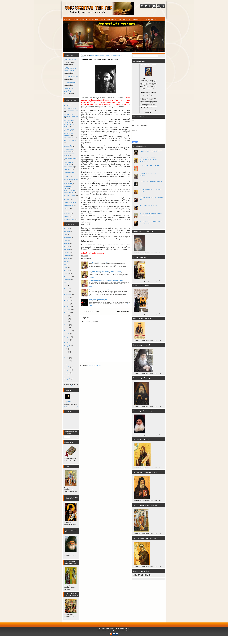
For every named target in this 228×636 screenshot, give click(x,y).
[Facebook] (142, 5)
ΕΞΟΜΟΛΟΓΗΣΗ (68, 169)
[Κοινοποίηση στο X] (85, 256)
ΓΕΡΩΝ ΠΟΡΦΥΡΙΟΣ (69, 167)
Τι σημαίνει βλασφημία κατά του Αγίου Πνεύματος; (100, 59)
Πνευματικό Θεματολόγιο (107, 19)
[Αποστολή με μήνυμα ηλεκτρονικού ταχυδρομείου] (82, 256)
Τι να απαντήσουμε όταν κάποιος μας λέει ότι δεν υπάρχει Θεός (104, 290)
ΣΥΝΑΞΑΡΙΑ (67, 216)
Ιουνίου (66, 264)
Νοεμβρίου (67, 303)
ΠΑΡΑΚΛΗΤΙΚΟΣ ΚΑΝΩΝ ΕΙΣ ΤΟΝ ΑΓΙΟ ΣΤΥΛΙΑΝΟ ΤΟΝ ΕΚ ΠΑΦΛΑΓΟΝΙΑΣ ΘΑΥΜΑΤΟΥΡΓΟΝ (149, 159)
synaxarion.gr (148, 112)
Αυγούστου (67, 243)
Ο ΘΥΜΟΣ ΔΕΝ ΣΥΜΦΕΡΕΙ (70, 76)
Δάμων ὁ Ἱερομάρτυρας (151, 86)
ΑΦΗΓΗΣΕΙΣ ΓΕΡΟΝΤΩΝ (70, 140)
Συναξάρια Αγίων (93, 19)
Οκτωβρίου (67, 252)
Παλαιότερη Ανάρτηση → (123, 311)
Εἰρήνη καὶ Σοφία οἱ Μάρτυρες (148, 88)
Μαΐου (65, 234)
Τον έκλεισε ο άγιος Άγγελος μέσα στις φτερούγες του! (69, 90)
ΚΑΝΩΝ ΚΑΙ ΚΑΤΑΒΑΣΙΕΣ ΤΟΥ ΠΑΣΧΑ (149, 166)
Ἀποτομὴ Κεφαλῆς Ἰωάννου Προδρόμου (148, 98)
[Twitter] (146, 5)
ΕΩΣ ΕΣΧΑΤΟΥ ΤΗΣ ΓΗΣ (114, 628)
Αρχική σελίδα (96, 311)
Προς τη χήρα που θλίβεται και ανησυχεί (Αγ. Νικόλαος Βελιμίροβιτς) (106, 280)
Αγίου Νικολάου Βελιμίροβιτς (114, 55)
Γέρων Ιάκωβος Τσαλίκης (70, 158)
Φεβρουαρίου (67, 237)
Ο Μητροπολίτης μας (151, 19)
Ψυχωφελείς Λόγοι (137, 19)
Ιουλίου (66, 261)
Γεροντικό (83, 19)
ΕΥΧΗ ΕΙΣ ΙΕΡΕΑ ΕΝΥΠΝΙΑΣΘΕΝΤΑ (148, 205)
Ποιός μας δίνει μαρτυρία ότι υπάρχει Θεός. (100, 262)
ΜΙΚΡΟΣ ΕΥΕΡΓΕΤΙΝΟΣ (69, 195)
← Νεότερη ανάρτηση (86, 311)
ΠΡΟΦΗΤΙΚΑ (67, 213)
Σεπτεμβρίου (67, 255)
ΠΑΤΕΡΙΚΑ (66, 208)
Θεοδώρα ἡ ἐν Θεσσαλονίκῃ (148, 99)
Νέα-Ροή (75, 19)
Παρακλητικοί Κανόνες (124, 19)
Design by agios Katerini (126, 630)
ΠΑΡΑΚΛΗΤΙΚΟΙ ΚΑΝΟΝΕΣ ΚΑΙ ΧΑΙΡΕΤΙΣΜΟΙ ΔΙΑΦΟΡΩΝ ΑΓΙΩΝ (70, 204)
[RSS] (163, 5)
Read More (93, 268)
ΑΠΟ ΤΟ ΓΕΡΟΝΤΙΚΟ (69, 138)
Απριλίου (66, 228)
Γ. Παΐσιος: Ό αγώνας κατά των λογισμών (151, 181)
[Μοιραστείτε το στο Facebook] (87, 256)
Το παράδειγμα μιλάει (70, 82)
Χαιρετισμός (67, 19)
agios (127, 628)
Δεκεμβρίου (67, 300)
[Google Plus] (150, 5)
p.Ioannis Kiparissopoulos (97, 55)
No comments (86, 56)
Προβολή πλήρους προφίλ (71, 407)
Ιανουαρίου (67, 231)
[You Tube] (159, 5)
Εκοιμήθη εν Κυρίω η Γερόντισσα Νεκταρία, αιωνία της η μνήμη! (70, 68)
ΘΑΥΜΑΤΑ (66, 176)
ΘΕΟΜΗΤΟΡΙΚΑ (68, 183)
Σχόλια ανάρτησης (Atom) (94, 365)
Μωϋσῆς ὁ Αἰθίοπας (145, 80)
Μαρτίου (66, 240)
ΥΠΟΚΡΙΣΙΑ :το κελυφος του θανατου (98, 299)
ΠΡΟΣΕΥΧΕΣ (67, 211)
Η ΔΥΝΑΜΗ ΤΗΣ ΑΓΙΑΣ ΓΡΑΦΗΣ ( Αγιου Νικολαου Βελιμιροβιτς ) (105, 271)
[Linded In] (154, 5)
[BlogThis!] (84, 256)
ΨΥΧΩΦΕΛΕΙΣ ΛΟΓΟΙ (69, 219)
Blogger (73, 385)
